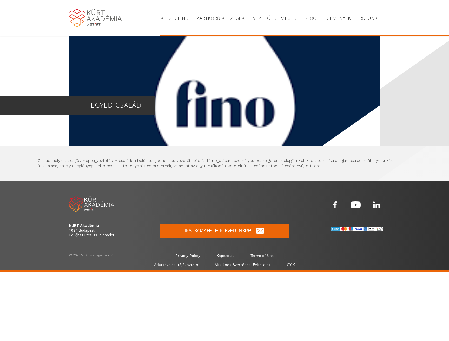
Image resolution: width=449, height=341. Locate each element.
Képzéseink (174, 18)
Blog (310, 18)
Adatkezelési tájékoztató (176, 265)
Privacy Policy (187, 256)
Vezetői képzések (274, 18)
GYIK (291, 265)
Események (337, 18)
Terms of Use (262, 256)
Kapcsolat (225, 256)
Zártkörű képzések (220, 18)
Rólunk (368, 18)
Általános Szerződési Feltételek (242, 265)
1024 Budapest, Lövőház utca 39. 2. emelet (91, 230)
